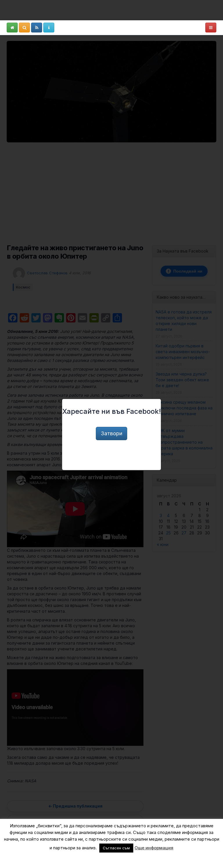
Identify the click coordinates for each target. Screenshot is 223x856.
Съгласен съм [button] (116, 848)
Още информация (153, 847)
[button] (12, 27)
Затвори (111, 433)
